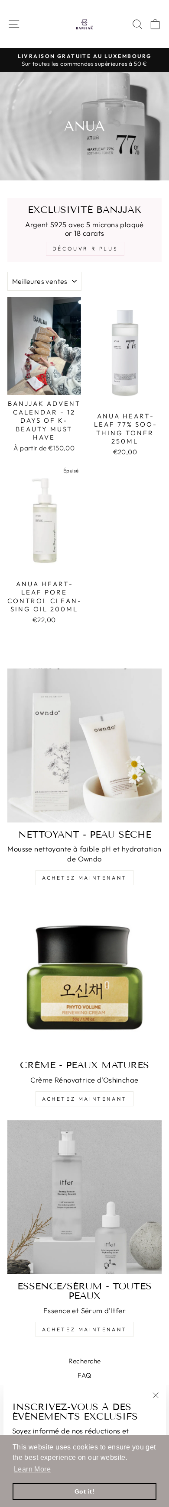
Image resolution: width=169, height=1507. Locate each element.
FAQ (84, 1375)
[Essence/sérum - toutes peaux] (84, 1197)
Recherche (84, 1361)
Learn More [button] (32, 1469)
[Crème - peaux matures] (84, 976)
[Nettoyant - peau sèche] (84, 745)
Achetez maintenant (84, 877)
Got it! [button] (84, 1491)
